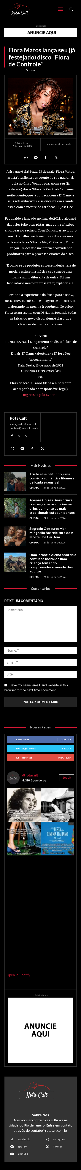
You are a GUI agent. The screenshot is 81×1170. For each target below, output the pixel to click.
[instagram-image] (24, 805)
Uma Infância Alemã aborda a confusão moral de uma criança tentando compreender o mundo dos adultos (52, 563)
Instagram (59, 1139)
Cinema (34, 487)
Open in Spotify (18, 975)
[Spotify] (12, 1146)
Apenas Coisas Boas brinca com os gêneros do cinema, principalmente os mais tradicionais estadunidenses (52, 506)
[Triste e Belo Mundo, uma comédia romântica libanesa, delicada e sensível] (15, 481)
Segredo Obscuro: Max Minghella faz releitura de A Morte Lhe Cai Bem (51, 532)
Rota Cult (18, 418)
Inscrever (64, 757)
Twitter (57, 1146)
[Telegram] (35, 157)
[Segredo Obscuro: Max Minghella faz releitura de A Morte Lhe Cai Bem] (15, 536)
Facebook (24, 1139)
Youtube (23, 1153)
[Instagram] (19, 435)
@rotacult (30, 775)
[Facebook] (45, 157)
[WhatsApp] (25, 157)
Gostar (66, 739)
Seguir (66, 748)
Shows (30, 70)
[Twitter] (55, 157)
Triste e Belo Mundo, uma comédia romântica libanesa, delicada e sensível (52, 478)
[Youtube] (12, 1154)
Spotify (22, 1146)
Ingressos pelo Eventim (40, 395)
